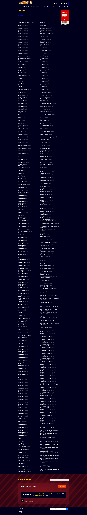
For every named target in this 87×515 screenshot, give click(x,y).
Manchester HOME (45, 161)
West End (21, 112)
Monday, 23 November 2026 (39, 495)
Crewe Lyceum (44, 151)
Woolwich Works (23, 337)
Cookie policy (21, 509)
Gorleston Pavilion (23, 161)
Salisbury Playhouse (23, 172)
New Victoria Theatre (23, 212)
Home (19, 6)
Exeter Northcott (23, 126)
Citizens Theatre (22, 90)
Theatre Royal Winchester (24, 226)
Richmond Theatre (45, 126)
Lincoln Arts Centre (23, 23)
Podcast (59, 6)
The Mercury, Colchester (46, 50)
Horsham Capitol (44, 128)
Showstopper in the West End (47, 171)
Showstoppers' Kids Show (46, 331)
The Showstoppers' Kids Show (47, 334)
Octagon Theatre (44, 120)
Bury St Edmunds (23, 100)
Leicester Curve (22, 359)
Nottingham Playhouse (23, 190)
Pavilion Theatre (22, 64)
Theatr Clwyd (22, 168)
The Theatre (22, 179)
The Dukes (22, 452)
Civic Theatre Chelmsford (46, 237)
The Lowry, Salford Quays (46, 98)
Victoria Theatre (22, 421)
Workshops (38, 6)
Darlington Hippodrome (24, 75)
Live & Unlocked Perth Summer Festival (48, 136)
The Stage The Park (45, 145)
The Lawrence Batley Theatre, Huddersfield (49, 246)
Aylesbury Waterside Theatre (46, 106)
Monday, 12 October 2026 (39, 493)
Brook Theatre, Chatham (46, 111)
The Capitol (22, 418)
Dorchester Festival (23, 293)
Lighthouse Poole (23, 287)
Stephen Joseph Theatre (24, 229)
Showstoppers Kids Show (46, 395)
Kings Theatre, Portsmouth (46, 253)
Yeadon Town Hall (45, 256)
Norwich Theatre (23, 193)
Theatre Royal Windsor (23, 218)
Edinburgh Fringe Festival (24, 192)
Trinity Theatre (44, 34)
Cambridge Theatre (23, 195)
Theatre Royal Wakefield (24, 167)
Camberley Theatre (23, 450)
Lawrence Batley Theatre (24, 458)
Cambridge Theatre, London (29, 501)
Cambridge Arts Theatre (24, 55)
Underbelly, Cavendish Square (47, 31)
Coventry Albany (22, 363)
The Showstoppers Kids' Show (47, 390)
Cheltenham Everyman (23, 271)
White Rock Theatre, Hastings (47, 180)
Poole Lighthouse (23, 371)
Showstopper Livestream (46, 156)
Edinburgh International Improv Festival (48, 242)
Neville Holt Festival (23, 182)
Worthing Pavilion (45, 97)
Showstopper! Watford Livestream (47, 211)
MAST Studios (44, 100)
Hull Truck (43, 167)
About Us (32, 6)
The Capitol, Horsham (45, 39)
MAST (21, 156)
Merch (44, 6)
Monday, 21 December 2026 (55, 493)
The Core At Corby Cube (24, 316)
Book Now (62, 486)
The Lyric (43, 47)
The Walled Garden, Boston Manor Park (26, 22)
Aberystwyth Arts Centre (24, 469)
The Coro (21, 438)
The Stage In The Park (45, 142)
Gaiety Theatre (22, 159)
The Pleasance (44, 56)
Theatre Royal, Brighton (45, 254)
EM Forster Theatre (23, 249)
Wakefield (43, 45)
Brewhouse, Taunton (45, 181)
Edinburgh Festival (23, 376)
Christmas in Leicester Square (47, 265)
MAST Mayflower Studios (24, 295)
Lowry (21, 207)
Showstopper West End (46, 191)
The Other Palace (23, 340)
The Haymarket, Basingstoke (46, 125)
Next (58, 15)
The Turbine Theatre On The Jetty (47, 219)
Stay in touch (66, 6)
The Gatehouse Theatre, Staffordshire (48, 103)
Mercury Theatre (23, 164)
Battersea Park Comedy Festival (25, 58)
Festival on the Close (23, 298)
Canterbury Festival (23, 128)
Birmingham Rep (22, 187)
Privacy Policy (21, 508)
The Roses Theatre (23, 323)
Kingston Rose (22, 362)
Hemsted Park (22, 320)
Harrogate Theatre (23, 268)
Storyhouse (22, 178)
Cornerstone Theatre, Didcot (46, 286)
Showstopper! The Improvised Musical (48, 333)
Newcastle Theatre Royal (24, 259)
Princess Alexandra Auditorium (25, 231)
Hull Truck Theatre (23, 444)
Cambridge (22, 366)
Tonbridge (21, 78)
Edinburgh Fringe (23, 25)
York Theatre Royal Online (46, 150)
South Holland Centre (23, 228)
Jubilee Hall (22, 129)
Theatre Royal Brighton (45, 139)
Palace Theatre (22, 232)
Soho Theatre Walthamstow (24, 89)
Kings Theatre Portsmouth (46, 234)
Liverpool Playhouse (23, 327)
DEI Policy (20, 511)
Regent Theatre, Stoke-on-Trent (47, 108)
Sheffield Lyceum (23, 415)
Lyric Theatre (44, 117)
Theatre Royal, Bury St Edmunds (25, 334)
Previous (21, 15)
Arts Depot (22, 309)
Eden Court (22, 67)
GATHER (21, 123)
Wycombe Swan (22, 267)
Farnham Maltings (23, 125)
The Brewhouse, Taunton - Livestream (48, 140)
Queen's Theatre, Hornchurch (46, 123)
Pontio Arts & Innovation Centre (25, 471)
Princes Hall (22, 131)
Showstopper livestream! (46, 189)
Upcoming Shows (26, 6)
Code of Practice (21, 512)
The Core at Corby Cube (24, 318)
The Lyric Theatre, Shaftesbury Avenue (48, 288)
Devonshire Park (22, 217)
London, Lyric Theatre (45, 280)
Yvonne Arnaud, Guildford (46, 134)
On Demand (49, 6)
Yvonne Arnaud (22, 66)
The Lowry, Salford (45, 109)
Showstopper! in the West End (47, 213)
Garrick (21, 173)
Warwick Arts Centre (23, 162)
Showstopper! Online (45, 214)
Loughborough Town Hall (24, 184)
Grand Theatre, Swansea (46, 285)
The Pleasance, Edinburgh (46, 92)
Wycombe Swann (44, 278)
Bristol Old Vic (22, 103)
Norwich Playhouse (23, 95)
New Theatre (22, 440)
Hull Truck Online (44, 153)
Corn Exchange (22, 181)
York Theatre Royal (23, 299)
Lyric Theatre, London (45, 41)
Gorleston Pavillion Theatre (24, 270)
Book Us (54, 6)
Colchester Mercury (23, 365)
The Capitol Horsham (23, 279)
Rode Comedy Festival (45, 165)
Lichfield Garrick (22, 436)
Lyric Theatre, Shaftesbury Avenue (47, 112)
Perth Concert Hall (23, 70)
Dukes (21, 214)
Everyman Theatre (23, 59)
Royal (21, 234)
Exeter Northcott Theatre (24, 449)
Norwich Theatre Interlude (46, 148)
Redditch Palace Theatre (24, 62)
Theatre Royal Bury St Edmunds (25, 256)
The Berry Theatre (23, 76)
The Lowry (21, 81)
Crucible (21, 175)
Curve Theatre (22, 72)
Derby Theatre (22, 321)
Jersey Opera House (23, 151)
